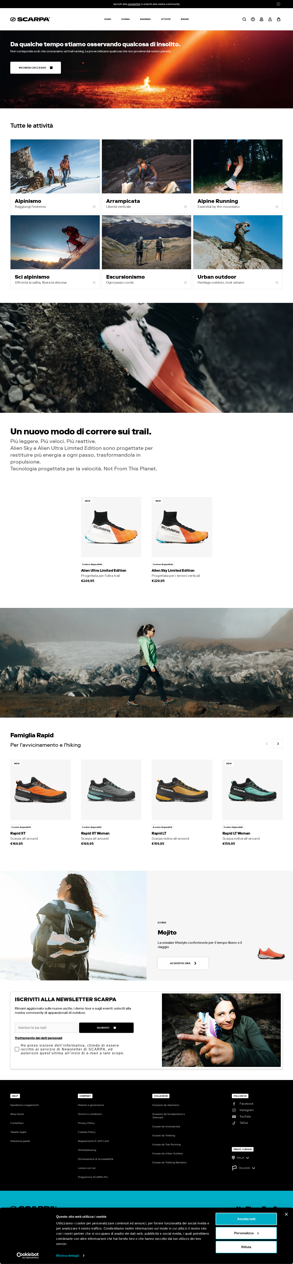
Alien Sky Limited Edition (173, 570)
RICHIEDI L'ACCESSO (32, 67)
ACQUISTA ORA (180, 963)
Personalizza (244, 1233)
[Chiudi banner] (286, 1214)
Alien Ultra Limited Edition (103, 570)
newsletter (134, 4)
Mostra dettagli (67, 1255)
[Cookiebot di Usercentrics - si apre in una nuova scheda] (28, 1255)
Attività (166, 19)
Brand (185, 19)
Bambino (145, 19)
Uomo (107, 19)
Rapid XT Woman (95, 833)
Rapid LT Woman (236, 833)
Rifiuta (246, 1247)
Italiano (244, 1168)
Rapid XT (17, 833)
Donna (125, 19)
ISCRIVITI (103, 1027)
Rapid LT (159, 833)
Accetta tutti (246, 1219)
